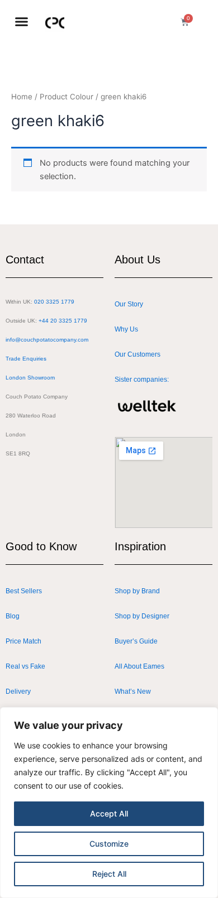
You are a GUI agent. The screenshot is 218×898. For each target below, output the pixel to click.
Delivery (18, 691)
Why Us (126, 329)
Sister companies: (142, 379)
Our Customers (137, 354)
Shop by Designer (142, 616)
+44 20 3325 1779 (63, 321)
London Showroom (30, 377)
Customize (109, 843)
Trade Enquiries (26, 359)
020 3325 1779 (54, 302)
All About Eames (139, 666)
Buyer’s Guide (136, 641)
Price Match (23, 641)
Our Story (129, 304)
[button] (21, 21)
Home (21, 96)
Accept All (109, 813)
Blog (13, 616)
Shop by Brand (137, 591)
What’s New (133, 691)
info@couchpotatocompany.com (47, 340)
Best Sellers (24, 591)
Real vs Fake (25, 666)
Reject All (109, 873)
